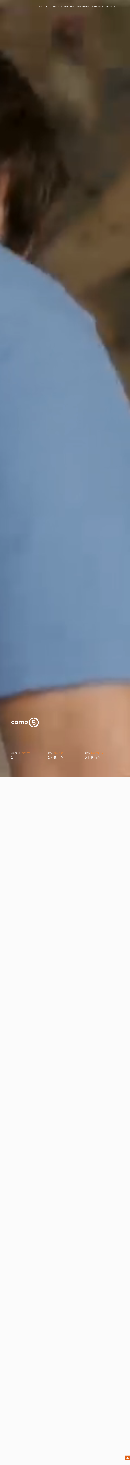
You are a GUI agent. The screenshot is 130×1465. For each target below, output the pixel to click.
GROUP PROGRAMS (83, 7)
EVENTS (109, 7)
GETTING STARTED (56, 7)
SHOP (116, 7)
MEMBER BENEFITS (98, 7)
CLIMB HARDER (69, 7)
